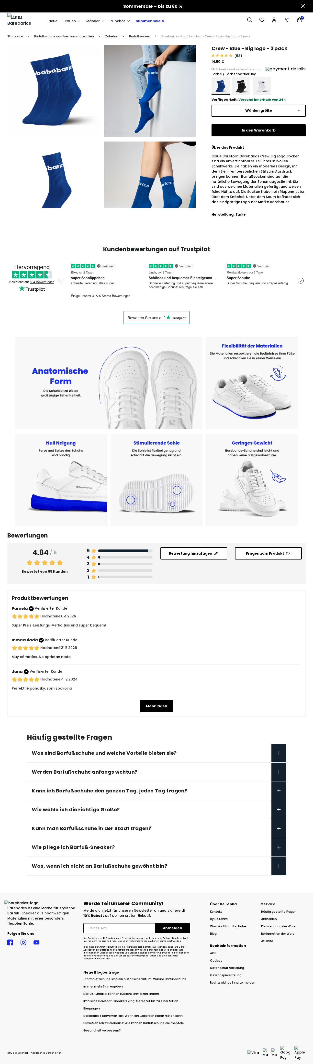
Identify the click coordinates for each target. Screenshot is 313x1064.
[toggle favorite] (189, 51)
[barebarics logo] (25, 20)
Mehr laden (156, 706)
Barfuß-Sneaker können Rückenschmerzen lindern (121, 994)
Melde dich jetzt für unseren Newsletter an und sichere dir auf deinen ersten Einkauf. (134, 913)
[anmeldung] (274, 19)
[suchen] (250, 19)
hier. (108, 958)
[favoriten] (262, 19)
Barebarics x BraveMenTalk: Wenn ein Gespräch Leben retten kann (133, 1016)
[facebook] (10, 942)
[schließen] (303, 6)
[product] (221, 86)
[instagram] (23, 942)
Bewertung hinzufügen (190, 553)
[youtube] (36, 942)
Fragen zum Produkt (265, 553)
